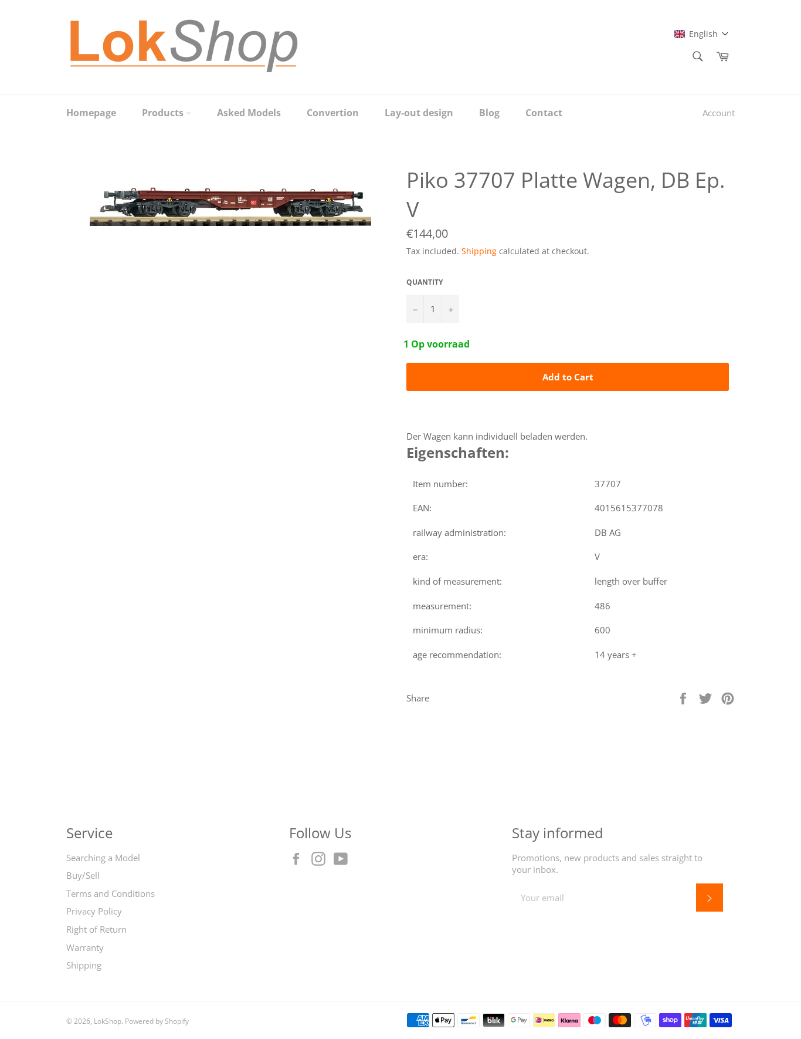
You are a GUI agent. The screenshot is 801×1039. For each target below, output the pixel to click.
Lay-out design (419, 112)
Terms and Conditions (110, 893)
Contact (543, 112)
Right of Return (96, 929)
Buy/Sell (83, 875)
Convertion (333, 112)
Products (164, 112)
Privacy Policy (94, 911)
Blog (489, 112)
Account (718, 113)
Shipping (479, 251)
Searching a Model (103, 857)
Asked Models (249, 112)
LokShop (107, 1021)
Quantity (424, 282)
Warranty (85, 947)
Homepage (91, 112)
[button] (701, 33)
